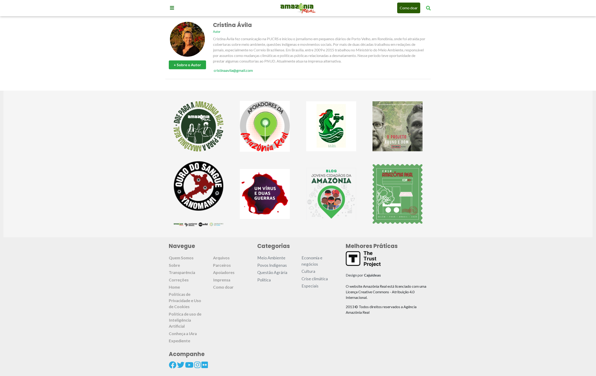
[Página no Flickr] (204, 364)
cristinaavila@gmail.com (233, 70)
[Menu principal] (172, 7)
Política (264, 279)
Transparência (182, 272)
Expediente (179, 340)
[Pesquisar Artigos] (428, 7)
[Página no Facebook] (172, 364)
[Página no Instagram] (197, 364)
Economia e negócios (311, 260)
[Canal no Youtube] (189, 364)
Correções (179, 279)
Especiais (309, 286)
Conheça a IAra (183, 333)
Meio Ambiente (271, 257)
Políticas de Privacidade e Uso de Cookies (185, 300)
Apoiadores (223, 272)
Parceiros (222, 265)
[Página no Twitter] (180, 364)
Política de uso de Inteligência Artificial (185, 320)
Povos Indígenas (272, 265)
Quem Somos (181, 257)
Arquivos (221, 257)
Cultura (308, 271)
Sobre (174, 265)
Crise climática (314, 278)
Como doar (409, 8)
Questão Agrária (272, 272)
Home (174, 287)
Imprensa (221, 279)
